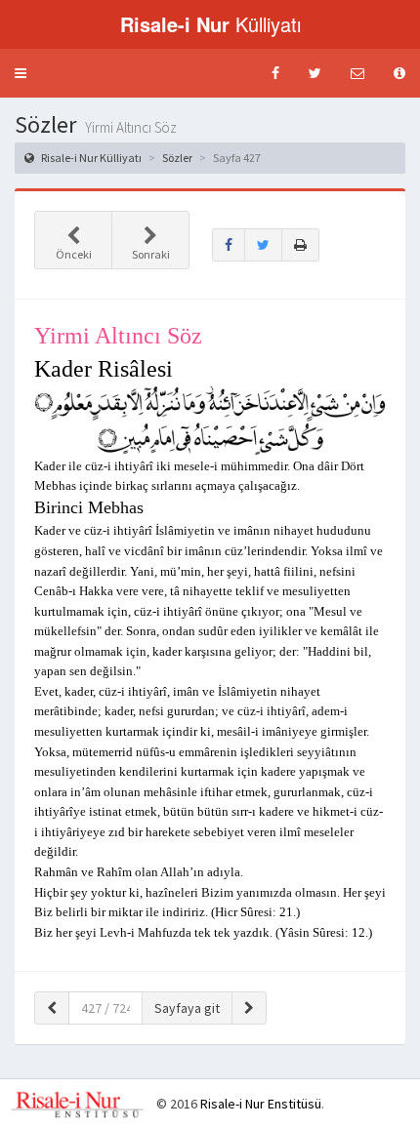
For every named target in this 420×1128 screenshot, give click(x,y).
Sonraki (151, 254)
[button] (20, 73)
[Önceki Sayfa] (51, 1008)
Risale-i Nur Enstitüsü (260, 1103)
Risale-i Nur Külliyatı (90, 157)
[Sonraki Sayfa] (249, 1008)
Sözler (177, 157)
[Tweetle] (263, 245)
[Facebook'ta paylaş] (228, 245)
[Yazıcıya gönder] (300, 245)
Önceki (74, 254)
